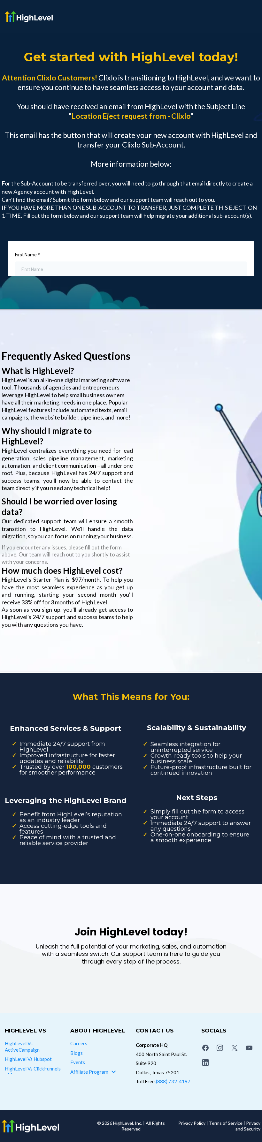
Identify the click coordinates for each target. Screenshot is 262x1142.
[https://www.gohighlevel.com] (44, 1126)
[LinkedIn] (205, 1062)
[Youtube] (249, 1047)
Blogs (76, 1053)
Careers (78, 1043)
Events (77, 1062)
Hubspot (43, 1059)
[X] (234, 1047)
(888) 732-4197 (173, 1081)
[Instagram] (220, 1047)
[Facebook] (205, 1047)
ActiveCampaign (22, 1050)
